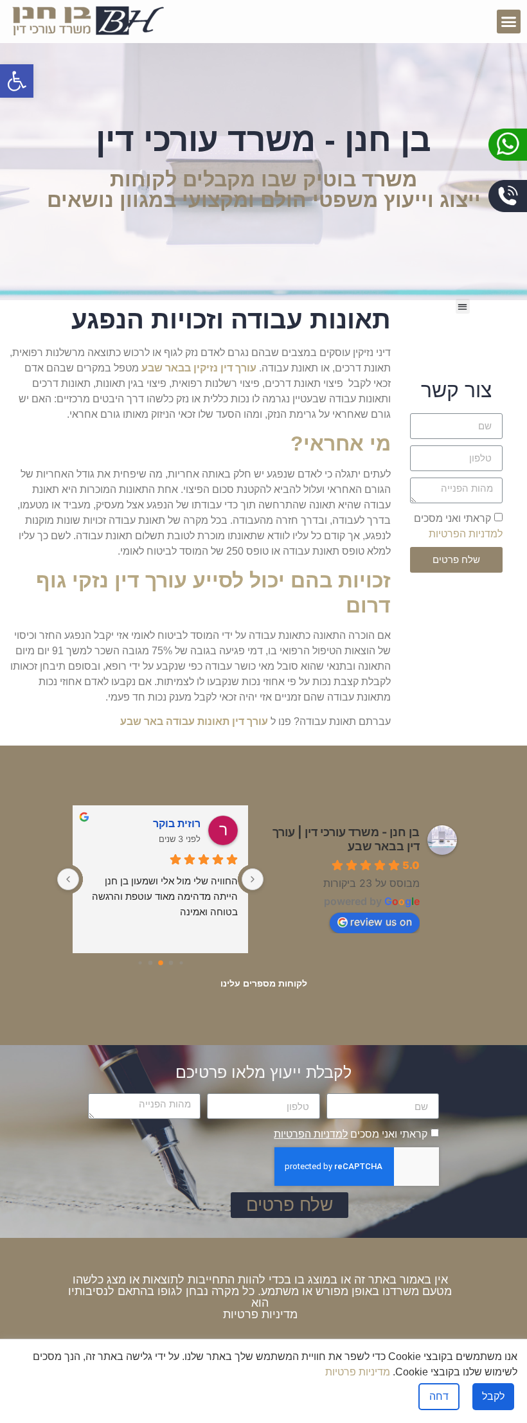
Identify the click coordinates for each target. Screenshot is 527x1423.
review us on (381, 921)
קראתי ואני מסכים (350, 1134)
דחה (439, 1396)
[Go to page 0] (181, 962)
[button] (509, 22)
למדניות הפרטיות (466, 533)
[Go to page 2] (160, 962)
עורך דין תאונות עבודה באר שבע (194, 721)
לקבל (493, 1396)
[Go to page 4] (139, 962)
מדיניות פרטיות (260, 1314)
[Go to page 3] (150, 962)
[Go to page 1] (170, 962)
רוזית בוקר (177, 823)
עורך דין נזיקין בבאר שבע (198, 367)
